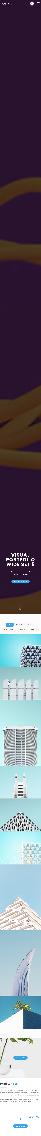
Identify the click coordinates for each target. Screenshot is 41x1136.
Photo (23, 630)
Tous (10, 625)
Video (34, 630)
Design (19, 625)
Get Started (20, 1058)
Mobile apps (9, 630)
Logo (30, 625)
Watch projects (20, 582)
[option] (20, 568)
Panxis (6, 3)
